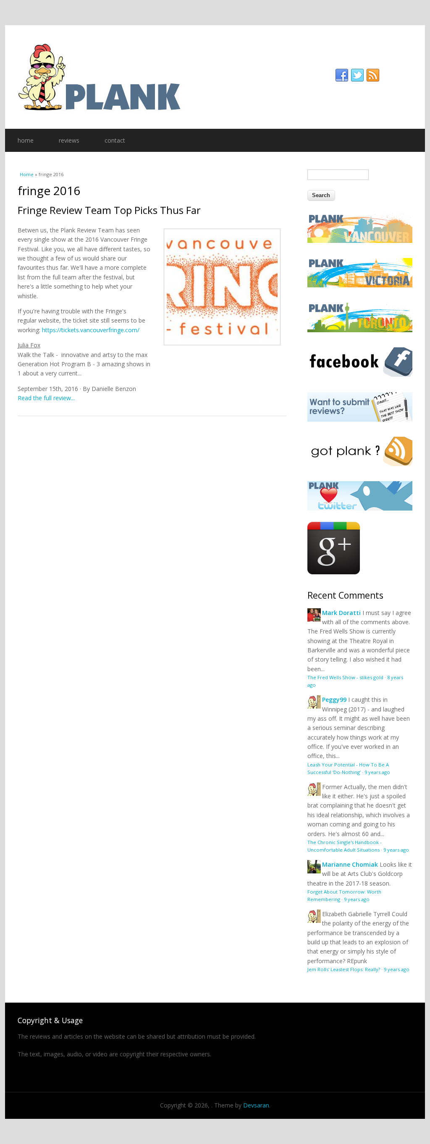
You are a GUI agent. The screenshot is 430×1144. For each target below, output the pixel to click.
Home (27, 174)
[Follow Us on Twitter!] (359, 508)
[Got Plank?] (359, 464)
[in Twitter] (357, 75)
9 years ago (377, 772)
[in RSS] (373, 75)
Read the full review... (46, 398)
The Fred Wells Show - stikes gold (345, 677)
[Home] (215, 77)
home (26, 140)
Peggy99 (334, 700)
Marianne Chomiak (350, 864)
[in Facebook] (342, 75)
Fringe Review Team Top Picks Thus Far (109, 210)
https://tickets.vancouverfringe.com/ (90, 330)
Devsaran (256, 1105)
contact (115, 140)
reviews (69, 140)
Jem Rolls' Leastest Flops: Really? (343, 969)
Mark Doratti (341, 613)
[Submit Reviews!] (359, 419)
